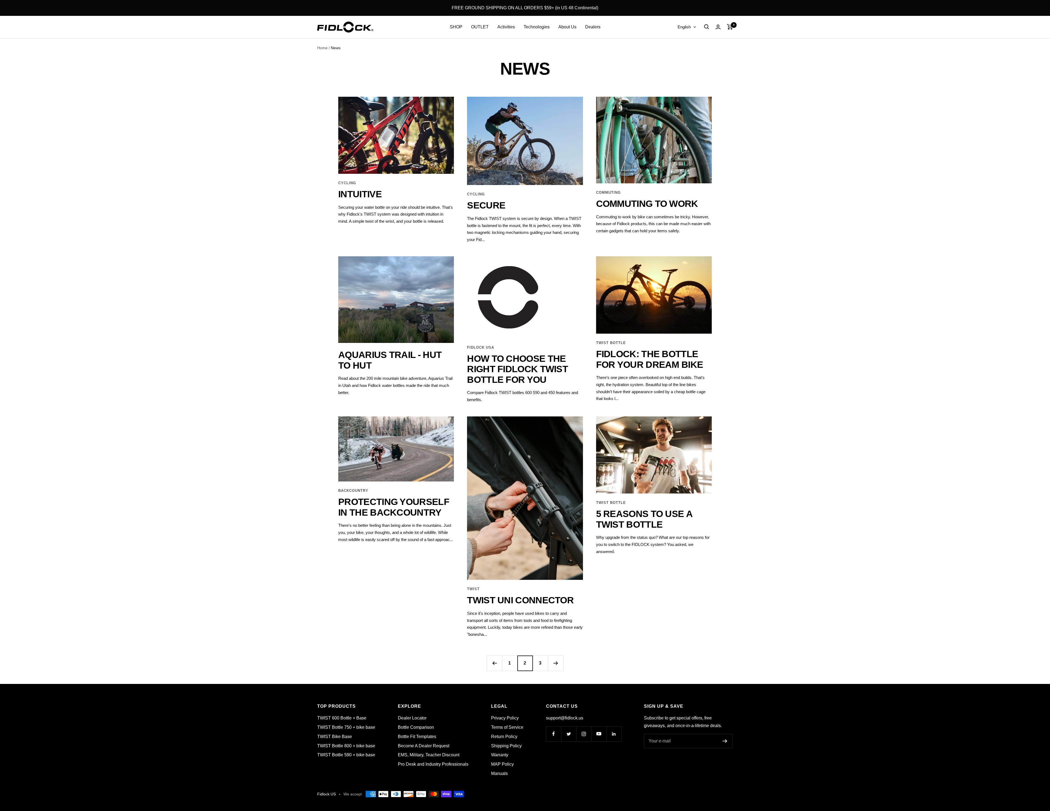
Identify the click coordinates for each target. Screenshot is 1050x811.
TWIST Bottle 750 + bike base (346, 727)
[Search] (706, 26)
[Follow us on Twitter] (568, 733)
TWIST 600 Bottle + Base (341, 718)
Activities (506, 27)
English (684, 27)
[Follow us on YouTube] (598, 733)
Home (322, 48)
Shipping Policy (506, 746)
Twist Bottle (611, 343)
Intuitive (360, 194)
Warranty (499, 755)
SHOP (456, 27)
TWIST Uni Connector (520, 600)
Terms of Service (507, 727)
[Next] (555, 663)
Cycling (347, 183)
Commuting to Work (647, 203)
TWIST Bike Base (334, 736)
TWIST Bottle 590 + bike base (346, 755)
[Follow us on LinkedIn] (613, 733)
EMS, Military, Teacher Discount (428, 755)
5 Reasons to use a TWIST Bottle (644, 519)
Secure (486, 205)
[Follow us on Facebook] (553, 733)
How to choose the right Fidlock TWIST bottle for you (517, 369)
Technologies (537, 27)
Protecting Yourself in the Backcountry (393, 507)
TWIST (473, 589)
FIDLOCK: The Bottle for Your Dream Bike (649, 359)
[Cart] (730, 27)
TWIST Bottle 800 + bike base (346, 746)
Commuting (608, 192)
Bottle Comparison (416, 727)
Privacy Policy (505, 718)
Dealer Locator (412, 718)
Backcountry (353, 491)
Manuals (499, 773)
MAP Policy (502, 764)
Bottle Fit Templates (417, 736)
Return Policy (504, 736)
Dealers (592, 27)
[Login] (718, 27)
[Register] (725, 741)
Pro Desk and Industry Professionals (433, 764)
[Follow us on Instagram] (583, 733)
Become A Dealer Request (423, 746)
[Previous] (494, 663)
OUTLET (480, 27)
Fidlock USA (480, 347)
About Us (567, 27)
